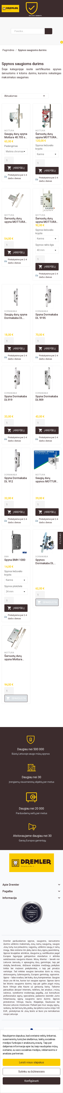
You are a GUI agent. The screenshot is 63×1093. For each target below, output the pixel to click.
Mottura (9, 131)
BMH (6, 557)
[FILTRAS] (60, 546)
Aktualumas (25, 96)
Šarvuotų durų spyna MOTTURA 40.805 (14, 220)
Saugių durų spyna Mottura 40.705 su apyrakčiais (15, 135)
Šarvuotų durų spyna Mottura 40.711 (13, 657)
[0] (58, 40)
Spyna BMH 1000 (14, 559)
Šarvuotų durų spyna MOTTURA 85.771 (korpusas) (46, 135)
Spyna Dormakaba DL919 (15, 398)
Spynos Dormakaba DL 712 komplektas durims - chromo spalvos (45, 561)
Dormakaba (10, 311)
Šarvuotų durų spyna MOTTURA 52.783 (45, 220)
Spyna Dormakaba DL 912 (15, 479)
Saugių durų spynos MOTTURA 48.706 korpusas (46, 479)
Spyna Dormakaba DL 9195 (46, 316)
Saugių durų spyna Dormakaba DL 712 (15, 316)
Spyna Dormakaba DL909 (46, 398)
